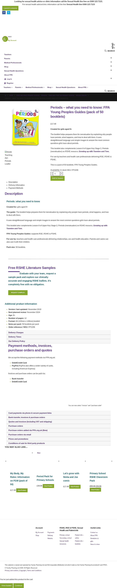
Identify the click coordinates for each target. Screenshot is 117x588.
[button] (109, 50)
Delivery (50, 535)
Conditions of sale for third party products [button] (26, 443)
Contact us (94, 532)
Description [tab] (13, 182)
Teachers (7, 54)
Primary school (65, 535)
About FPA (8, 75)
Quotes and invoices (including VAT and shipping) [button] (30, 422)
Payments (51, 532)
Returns (50, 538)
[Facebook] (4, 12)
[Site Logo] (16, 19)
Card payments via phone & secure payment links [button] (30, 413)
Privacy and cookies (11, 570)
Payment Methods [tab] (15, 188)
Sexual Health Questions (14, 71)
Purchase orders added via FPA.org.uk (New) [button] (27, 430)
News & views (95, 544)
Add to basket (57, 178)
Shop (6, 67)
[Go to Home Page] (5, 95)
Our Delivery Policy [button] (16, 341)
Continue (18, 586)
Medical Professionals (12, 63)
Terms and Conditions (34, 570)
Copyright (23, 570)
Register (10, 83)
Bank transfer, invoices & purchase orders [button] (26, 417)
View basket (6, 586)
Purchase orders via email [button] (19, 435)
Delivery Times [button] (14, 337)
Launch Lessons (10, 8)
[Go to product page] (20, 461)
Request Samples (18, 292)
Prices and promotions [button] (18, 439)
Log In (9, 79)
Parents (7, 58)
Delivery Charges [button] (15, 333)
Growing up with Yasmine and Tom (94, 151)
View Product (22, 490)
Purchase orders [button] (15, 426)
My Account (39, 532)
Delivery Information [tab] (16, 185)
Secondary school (66, 538)
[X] (8, 12)
